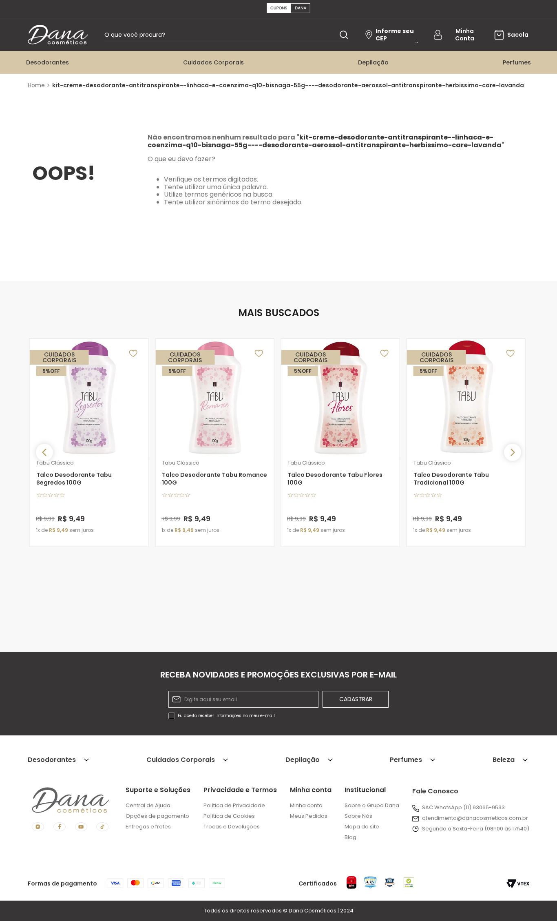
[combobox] (226, 34)
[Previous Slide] (44, 452)
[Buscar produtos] (344, 34)
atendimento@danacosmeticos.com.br (475, 818)
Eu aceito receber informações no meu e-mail (226, 715)
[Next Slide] (512, 452)
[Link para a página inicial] (37, 85)
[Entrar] (458, 35)
